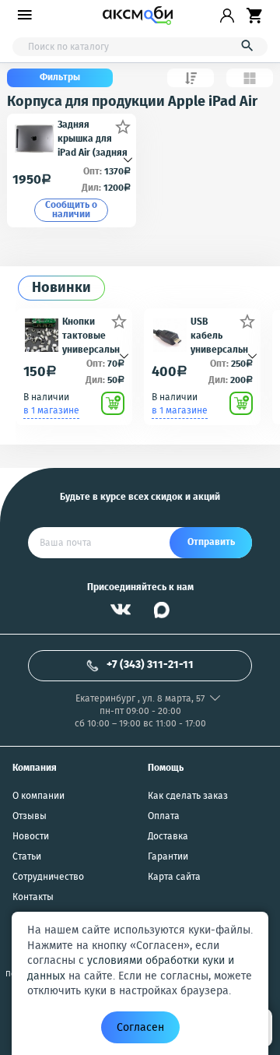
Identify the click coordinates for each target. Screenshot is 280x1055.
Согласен (140, 1027)
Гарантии (168, 857)
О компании (38, 796)
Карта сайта (174, 877)
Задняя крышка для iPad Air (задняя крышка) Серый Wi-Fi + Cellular (93, 138)
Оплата (164, 817)
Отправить (211, 542)
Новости (30, 837)
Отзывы (29, 817)
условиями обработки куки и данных (130, 968)
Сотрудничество (48, 877)
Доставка (168, 837)
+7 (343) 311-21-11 (150, 664)
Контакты (33, 897)
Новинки (61, 288)
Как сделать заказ (188, 796)
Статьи (26, 857)
